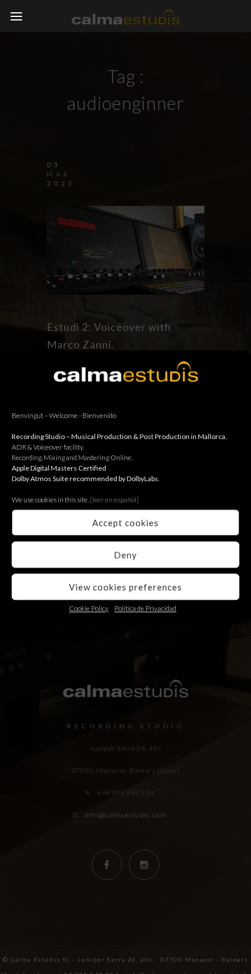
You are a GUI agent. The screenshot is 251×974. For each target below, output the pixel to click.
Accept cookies (125, 522)
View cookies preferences (125, 587)
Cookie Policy (89, 608)
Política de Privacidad (145, 608)
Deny (125, 555)
